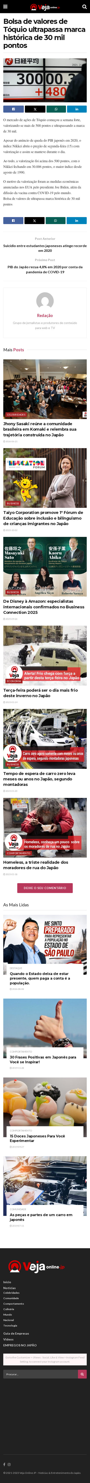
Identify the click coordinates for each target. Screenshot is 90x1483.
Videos (8, 1339)
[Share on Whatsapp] (56, 109)
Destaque (16, 968)
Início (7, 1282)
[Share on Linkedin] (77, 109)
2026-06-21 (11, 441)
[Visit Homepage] (45, 6)
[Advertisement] (45, 1412)
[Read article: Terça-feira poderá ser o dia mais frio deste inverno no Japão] (45, 655)
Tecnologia (10, 1325)
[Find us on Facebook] (4, 1464)
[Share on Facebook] (13, 109)
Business (13, 503)
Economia (14, 681)
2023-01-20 (11, 791)
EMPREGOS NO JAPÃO (20, 1345)
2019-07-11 (18, 1225)
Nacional (8, 1320)
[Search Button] (84, 6)
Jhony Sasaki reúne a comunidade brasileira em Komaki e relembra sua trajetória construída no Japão (39, 429)
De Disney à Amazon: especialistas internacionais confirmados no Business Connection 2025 (43, 607)
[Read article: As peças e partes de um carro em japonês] (45, 1186)
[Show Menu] (5, 6)
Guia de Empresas (16, 1333)
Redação (45, 315)
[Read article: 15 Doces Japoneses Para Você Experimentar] (45, 1107)
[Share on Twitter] (35, 109)
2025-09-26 (11, 619)
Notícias (9, 1288)
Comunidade (18, 1209)
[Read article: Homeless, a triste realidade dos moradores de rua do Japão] (45, 828)
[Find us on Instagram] (9, 1464)
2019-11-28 (18, 1068)
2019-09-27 (18, 1146)
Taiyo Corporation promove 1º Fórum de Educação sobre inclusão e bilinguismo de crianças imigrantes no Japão (43, 518)
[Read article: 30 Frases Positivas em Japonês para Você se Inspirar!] (45, 1028)
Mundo (7, 1314)
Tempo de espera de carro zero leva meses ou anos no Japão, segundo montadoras (39, 779)
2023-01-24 (11, 702)
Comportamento (18, 853)
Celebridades (16, 414)
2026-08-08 (18, 989)
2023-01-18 (11, 874)
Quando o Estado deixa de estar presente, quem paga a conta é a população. (40, 978)
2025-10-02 (11, 530)
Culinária (8, 1309)
